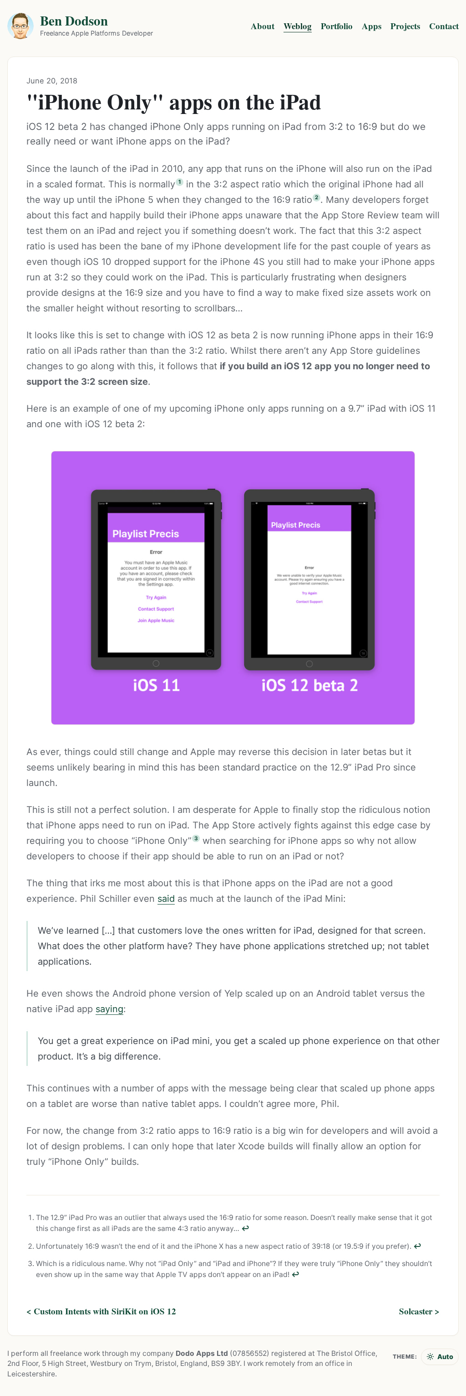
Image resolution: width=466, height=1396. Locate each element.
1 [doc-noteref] (179, 182)
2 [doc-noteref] (316, 197)
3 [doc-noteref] (196, 838)
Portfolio (337, 26)
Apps (371, 26)
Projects (405, 26)
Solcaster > (419, 1311)
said (166, 898)
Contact (444, 26)
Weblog (298, 26)
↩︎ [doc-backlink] (245, 1228)
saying (109, 1008)
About (262, 26)
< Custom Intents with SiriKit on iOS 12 (101, 1311)
